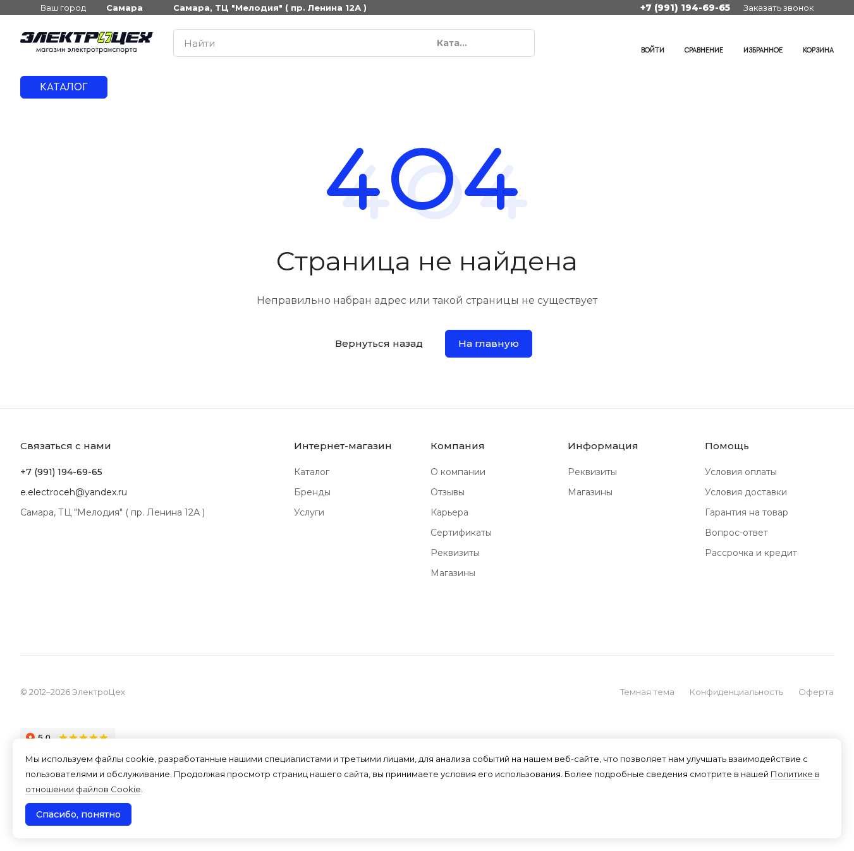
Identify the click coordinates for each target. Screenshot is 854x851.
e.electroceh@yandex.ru (73, 492)
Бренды (312, 492)
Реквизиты (455, 552)
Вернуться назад (379, 343)
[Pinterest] (613, 43)
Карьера (449, 512)
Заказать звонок (778, 8)
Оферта (816, 692)
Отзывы (447, 492)
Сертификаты (461, 532)
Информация (603, 446)
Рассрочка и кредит (751, 552)
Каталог (311, 472)
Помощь (727, 446)
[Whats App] (587, 43)
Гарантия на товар (746, 512)
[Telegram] (562, 43)
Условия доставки (746, 492)
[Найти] (518, 43)
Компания (457, 446)
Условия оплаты (741, 472)
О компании (457, 472)
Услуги (309, 512)
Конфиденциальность (736, 692)
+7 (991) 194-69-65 (685, 7)
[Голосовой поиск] (495, 43)
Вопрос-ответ (736, 532)
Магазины (452, 573)
